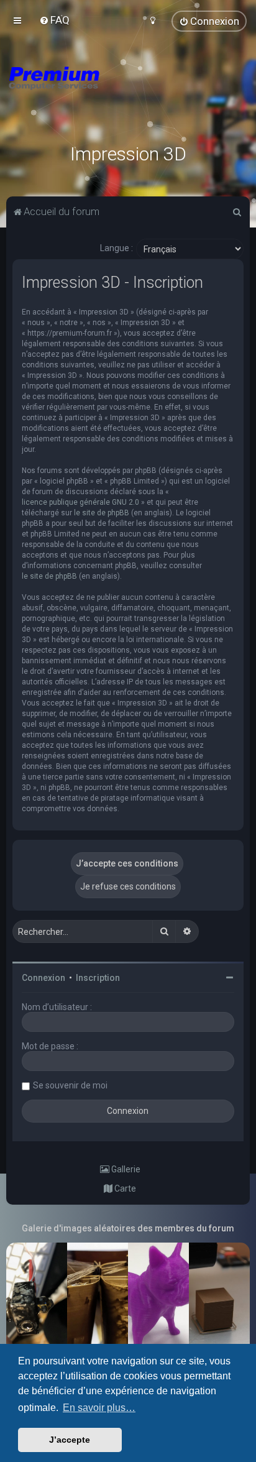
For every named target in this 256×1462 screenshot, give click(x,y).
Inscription (98, 978)
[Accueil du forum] (128, 93)
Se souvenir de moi (70, 1085)
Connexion (43, 978)
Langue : (116, 248)
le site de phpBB (101, 512)
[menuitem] (54, 20)
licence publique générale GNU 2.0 (80, 502)
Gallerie (124, 1169)
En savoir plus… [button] (99, 1407)
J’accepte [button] (69, 1440)
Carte (124, 1188)
